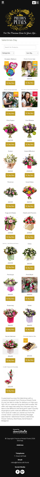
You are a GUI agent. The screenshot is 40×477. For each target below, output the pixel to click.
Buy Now (11, 83)
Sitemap (20, 440)
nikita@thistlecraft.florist (20, 462)
